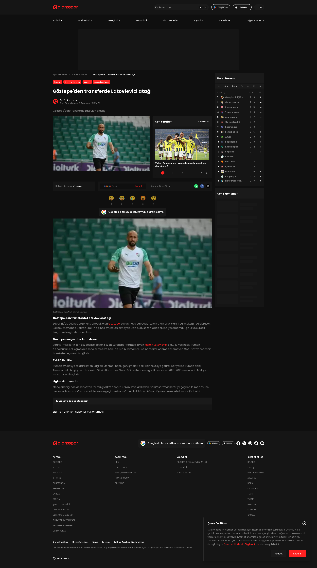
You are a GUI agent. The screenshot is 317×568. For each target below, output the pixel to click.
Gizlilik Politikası (80, 542)
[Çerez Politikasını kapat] (304, 523)
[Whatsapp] (196, 186)
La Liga (56, 493)
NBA (117, 462)
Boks (250, 483)
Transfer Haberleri (63, 525)
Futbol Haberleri (79, 74)
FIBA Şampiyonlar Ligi (126, 472)
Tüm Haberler (170, 20)
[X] (208, 186)
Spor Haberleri (60, 74)
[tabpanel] (239, 137)
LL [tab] (248, 86)
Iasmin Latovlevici (101, 82)
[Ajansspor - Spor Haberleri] (65, 7)
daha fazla (203, 121)
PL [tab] (242, 86)
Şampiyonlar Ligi (61, 504)
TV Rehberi (225, 20)
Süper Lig (57, 462)
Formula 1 (141, 20)
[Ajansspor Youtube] (262, 443)
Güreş (250, 467)
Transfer (57, 82)
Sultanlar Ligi (184, 472)
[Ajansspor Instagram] (250, 443)
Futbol (56, 20)
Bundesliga (59, 483)
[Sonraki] (206, 173)
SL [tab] (218, 86)
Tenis (250, 493)
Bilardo (251, 504)
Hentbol (251, 462)
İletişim (106, 542)
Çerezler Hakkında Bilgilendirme (242, 544)
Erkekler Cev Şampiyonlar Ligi (192, 462)
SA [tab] (254, 86)
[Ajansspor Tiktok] (256, 443)
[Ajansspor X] (244, 443)
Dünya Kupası (59, 530)
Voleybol (113, 20)
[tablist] (239, 86)
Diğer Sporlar (254, 20)
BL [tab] (260, 86)
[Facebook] (202, 186)
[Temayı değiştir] (259, 7)
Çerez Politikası (60, 542)
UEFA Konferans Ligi (63, 514)
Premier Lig (58, 488)
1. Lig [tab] (226, 86)
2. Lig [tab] (234, 86)
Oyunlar (198, 20)
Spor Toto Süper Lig (72, 82)
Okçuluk (251, 514)
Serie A (56, 499)
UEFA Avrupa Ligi (61, 509)
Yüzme (250, 499)
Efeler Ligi (182, 467)
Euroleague (121, 467)
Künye (95, 542)
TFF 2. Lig (57, 472)
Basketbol (83, 20)
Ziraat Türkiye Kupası (64, 520)
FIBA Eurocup (122, 477)
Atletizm (251, 477)
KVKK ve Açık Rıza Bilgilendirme (129, 542)
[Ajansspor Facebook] (238, 443)
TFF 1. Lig (57, 467)
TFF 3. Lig (57, 477)
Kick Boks (252, 488)
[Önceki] (158, 173)
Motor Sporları (255, 472)
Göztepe (87, 82)
